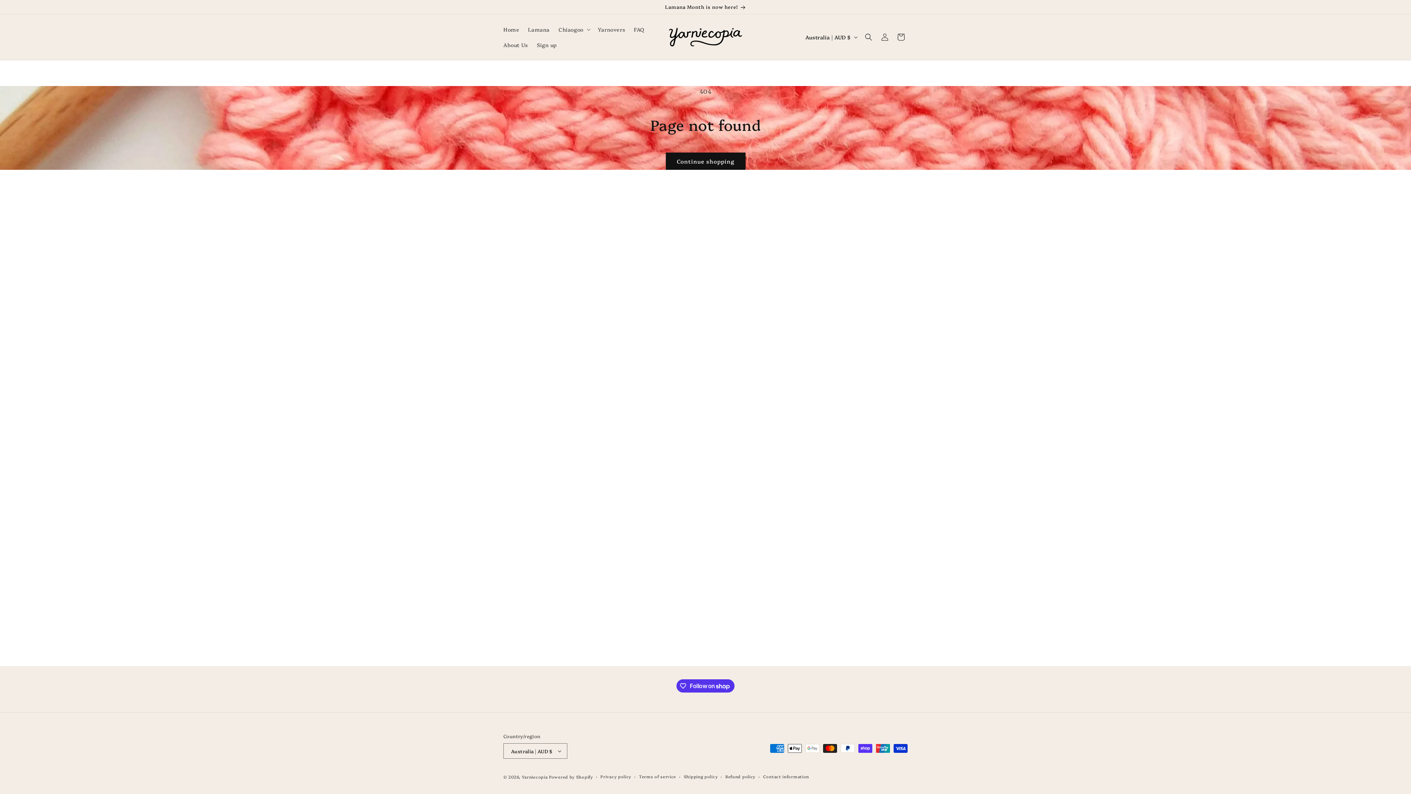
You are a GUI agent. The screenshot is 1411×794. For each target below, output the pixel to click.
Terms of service (657, 776)
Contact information (786, 776)
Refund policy (740, 776)
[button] (573, 29)
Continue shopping (706, 161)
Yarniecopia (535, 777)
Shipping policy (701, 776)
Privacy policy (615, 776)
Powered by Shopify (571, 777)
